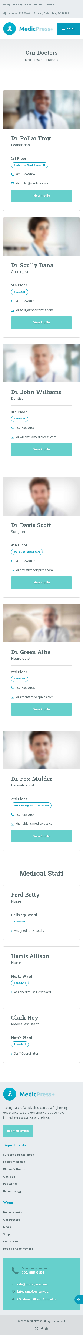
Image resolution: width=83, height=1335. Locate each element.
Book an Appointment (18, 1249)
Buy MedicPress (18, 1131)
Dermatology (12, 1191)
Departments (12, 1212)
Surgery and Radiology (18, 1155)
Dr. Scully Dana (32, 265)
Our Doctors (11, 1220)
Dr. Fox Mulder (31, 778)
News (7, 1227)
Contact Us (11, 1241)
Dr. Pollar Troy (31, 138)
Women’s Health (14, 1169)
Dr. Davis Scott (31, 525)
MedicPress (34, 1321)
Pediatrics (10, 1184)
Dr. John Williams (36, 392)
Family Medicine (14, 1162)
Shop (6, 1234)
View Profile (41, 195)
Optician (9, 1176)
